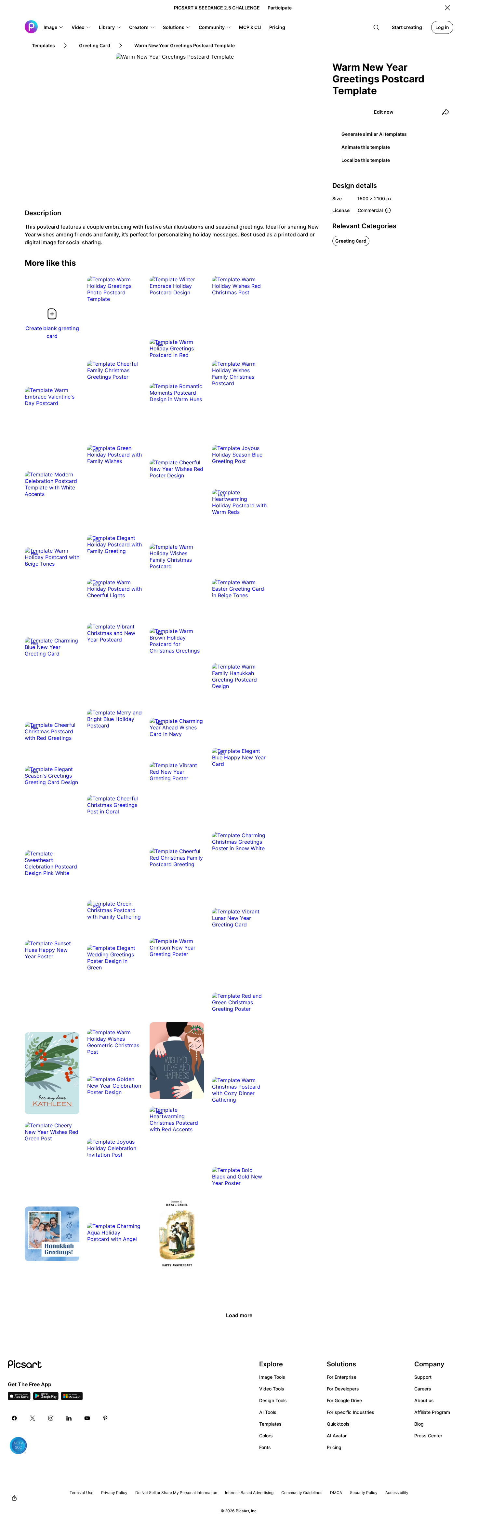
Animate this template (365, 147)
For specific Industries (350, 1412)
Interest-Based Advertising (249, 1492)
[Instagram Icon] (50, 1418)
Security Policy (364, 1492)
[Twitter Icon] (32, 1418)
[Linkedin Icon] (68, 1418)
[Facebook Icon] (14, 1418)
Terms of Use (81, 1492)
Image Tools (272, 1377)
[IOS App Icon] (19, 1398)
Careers (422, 1388)
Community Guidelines (301, 1492)
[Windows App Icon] (72, 1398)
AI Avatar (337, 1435)
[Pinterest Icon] (105, 1418)
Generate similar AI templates (374, 134)
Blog (419, 1424)
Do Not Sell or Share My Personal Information (176, 1492)
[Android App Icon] (46, 1398)
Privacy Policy (114, 1492)
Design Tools (273, 1400)
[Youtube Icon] (87, 1418)
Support (423, 1377)
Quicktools (338, 1424)
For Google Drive (344, 1400)
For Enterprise (341, 1377)
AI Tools (267, 1412)
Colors (266, 1435)
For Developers (343, 1388)
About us (424, 1400)
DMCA (336, 1492)
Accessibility (396, 1492)
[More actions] (132, 292)
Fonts (265, 1447)
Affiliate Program (432, 1412)
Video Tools (271, 1388)
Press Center (428, 1435)
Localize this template (365, 160)
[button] (54, 27)
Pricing (334, 1447)
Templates (270, 1424)
